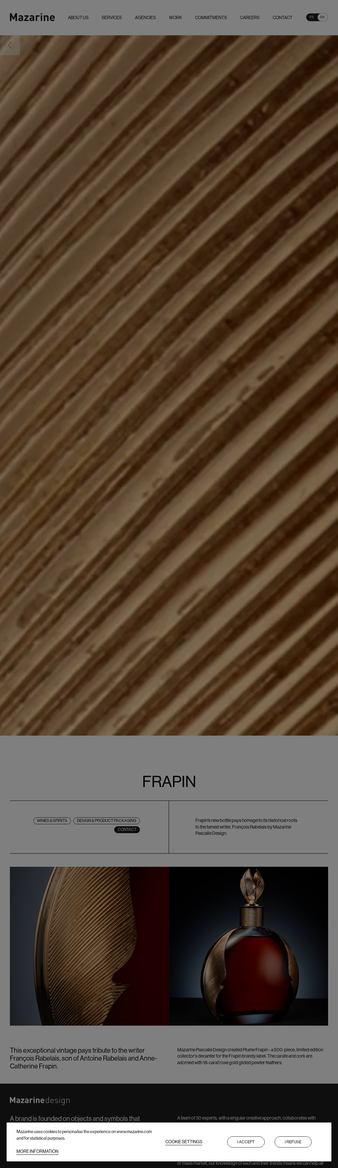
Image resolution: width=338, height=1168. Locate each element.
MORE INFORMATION (37, 1151)
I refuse (293, 1142)
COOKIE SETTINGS (183, 1141)
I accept (245, 1142)
